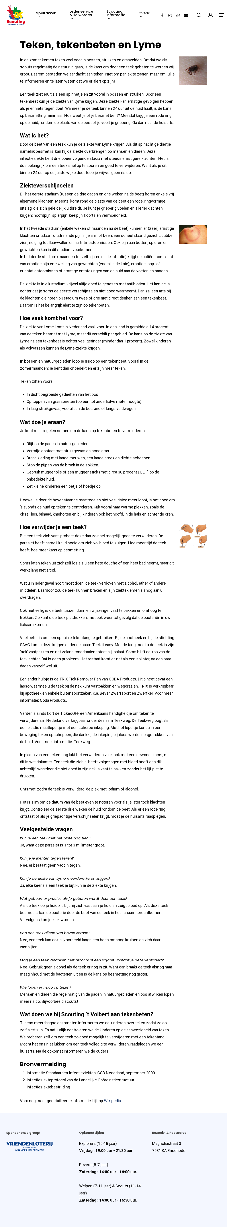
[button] (214, 1214)
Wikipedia (112, 1100)
